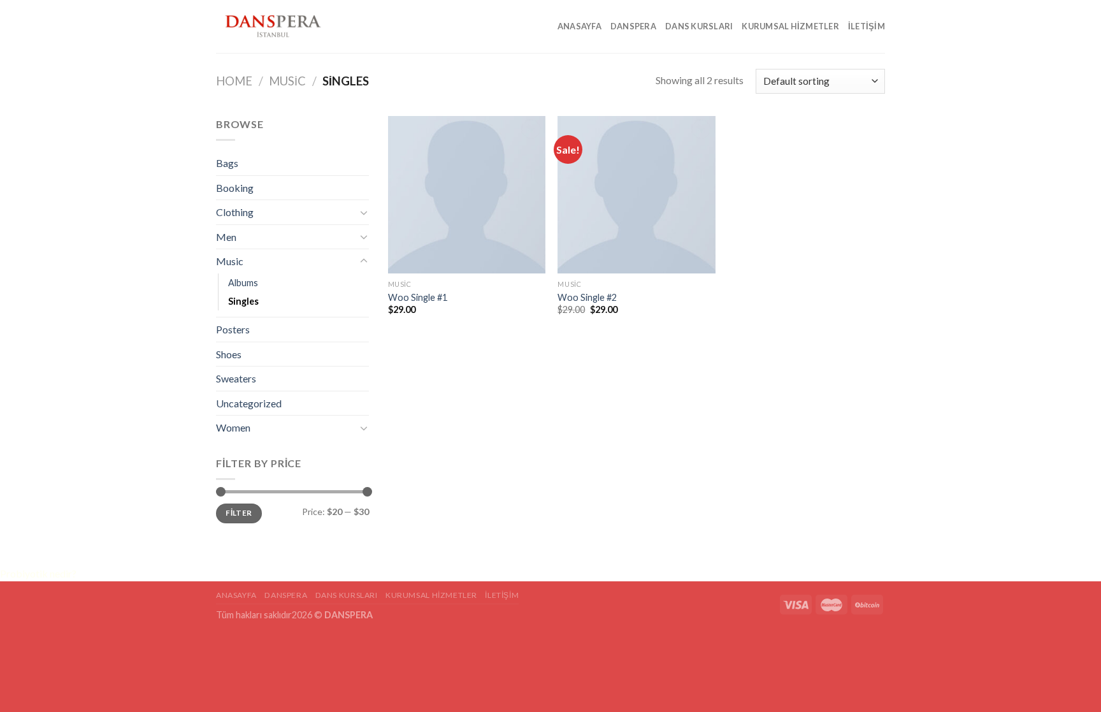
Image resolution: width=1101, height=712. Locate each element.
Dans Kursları (699, 26)
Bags (227, 163)
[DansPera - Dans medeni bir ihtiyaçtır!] (279, 26)
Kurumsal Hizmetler (790, 26)
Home (234, 81)
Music (287, 81)
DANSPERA (633, 26)
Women (233, 427)
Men (226, 237)
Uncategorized (249, 403)
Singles (243, 301)
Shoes (228, 354)
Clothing (235, 212)
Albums (243, 282)
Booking (235, 188)
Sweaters (236, 378)
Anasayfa (579, 26)
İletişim (866, 26)
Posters (233, 329)
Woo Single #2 (587, 297)
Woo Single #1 (417, 297)
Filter (239, 513)
